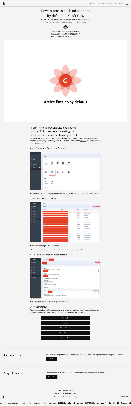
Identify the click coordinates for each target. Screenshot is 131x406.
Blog (115, 4)
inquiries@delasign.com (69, 393)
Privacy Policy (73, 397)
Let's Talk (51, 359)
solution (83, 141)
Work (97, 4)
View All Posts (65, 328)
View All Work (65, 338)
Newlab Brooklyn (68, 390)
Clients (110, 4)
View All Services (65, 333)
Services (103, 4)
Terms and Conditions (60, 397)
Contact (121, 4)
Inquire (65, 323)
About (92, 4)
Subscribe (65, 318)
